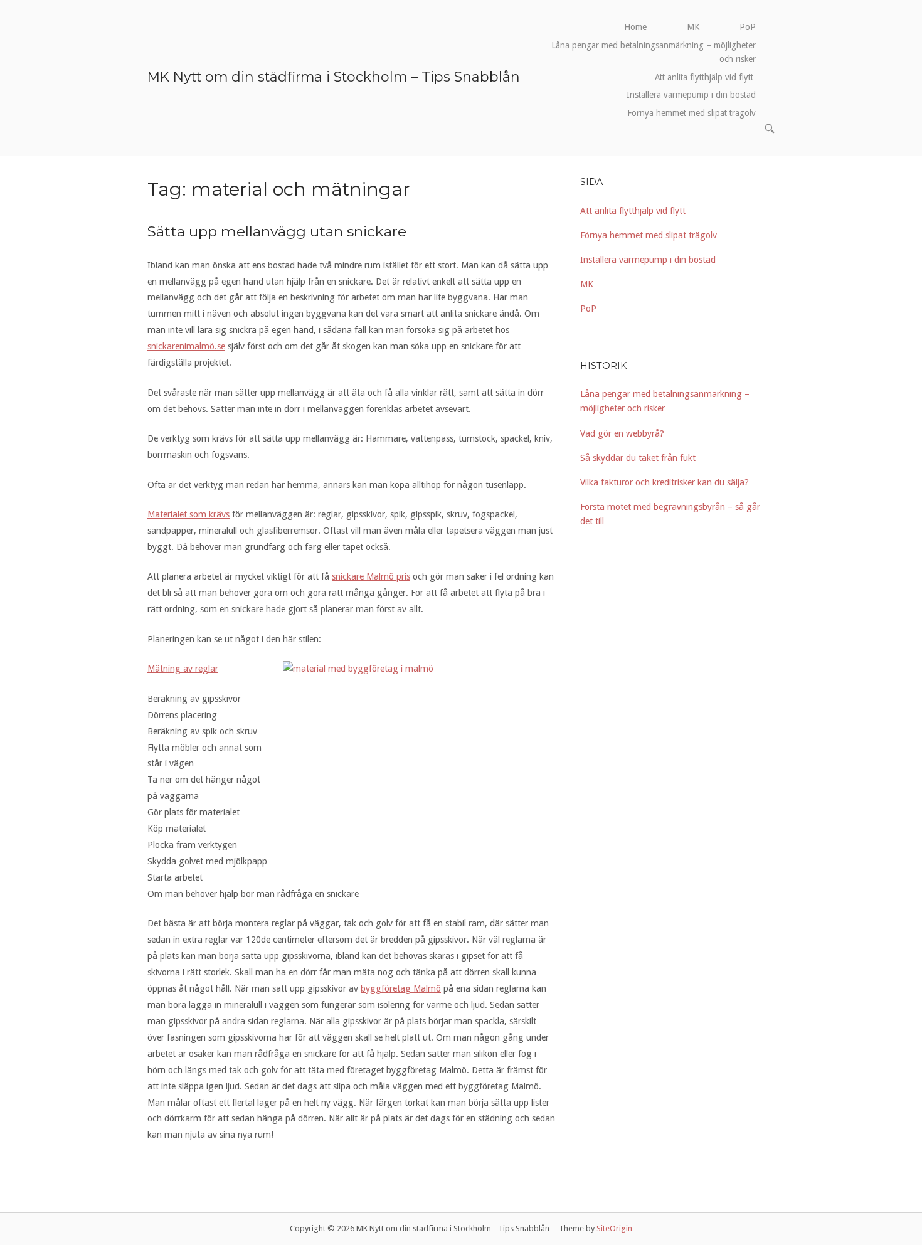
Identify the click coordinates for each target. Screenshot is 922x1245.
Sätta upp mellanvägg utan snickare (276, 231)
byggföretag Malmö (401, 988)
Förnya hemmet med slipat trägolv (691, 113)
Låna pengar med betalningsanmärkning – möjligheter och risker (653, 52)
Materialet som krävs (188, 514)
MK (693, 27)
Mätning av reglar (182, 669)
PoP (747, 27)
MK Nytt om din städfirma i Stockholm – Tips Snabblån (333, 76)
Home (635, 27)
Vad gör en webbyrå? (623, 433)
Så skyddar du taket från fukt (639, 458)
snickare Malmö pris (371, 576)
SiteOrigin (614, 1228)
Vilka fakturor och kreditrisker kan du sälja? (664, 482)
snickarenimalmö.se (186, 346)
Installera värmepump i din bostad (691, 95)
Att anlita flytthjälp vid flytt (705, 77)
